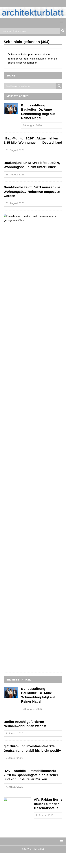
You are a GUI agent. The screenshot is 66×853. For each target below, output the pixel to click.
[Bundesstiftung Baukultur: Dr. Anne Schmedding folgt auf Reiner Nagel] (11, 108)
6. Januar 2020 (14, 757)
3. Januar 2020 (14, 733)
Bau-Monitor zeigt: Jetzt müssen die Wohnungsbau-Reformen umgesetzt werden (32, 191)
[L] (29, 3)
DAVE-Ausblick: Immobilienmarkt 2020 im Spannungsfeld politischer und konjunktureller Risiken (31, 775)
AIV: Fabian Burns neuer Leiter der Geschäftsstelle (48, 804)
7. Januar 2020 (14, 786)
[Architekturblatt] (33, 16)
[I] (36, 3)
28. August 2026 (32, 125)
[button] (61, 22)
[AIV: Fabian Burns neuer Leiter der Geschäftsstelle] (17, 812)
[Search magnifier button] (63, 31)
